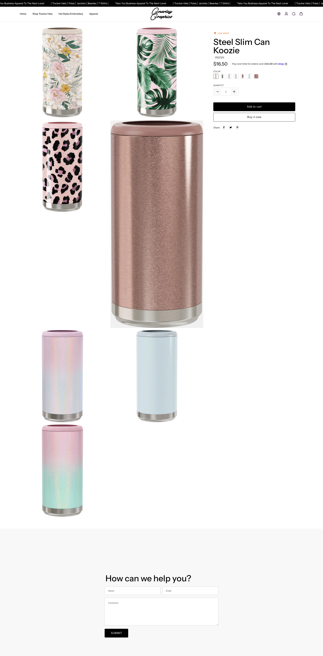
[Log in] (286, 13)
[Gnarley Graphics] (161, 14)
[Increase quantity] (234, 91)
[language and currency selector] (279, 13)
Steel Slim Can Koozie (241, 46)
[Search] (293, 13)
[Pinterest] (237, 127)
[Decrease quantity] (217, 91)
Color (216, 71)
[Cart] (301, 13)
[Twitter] (230, 127)
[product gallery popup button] (197, 115)
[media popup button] (102, 115)
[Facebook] (223, 127)
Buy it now (254, 117)
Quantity (218, 85)
